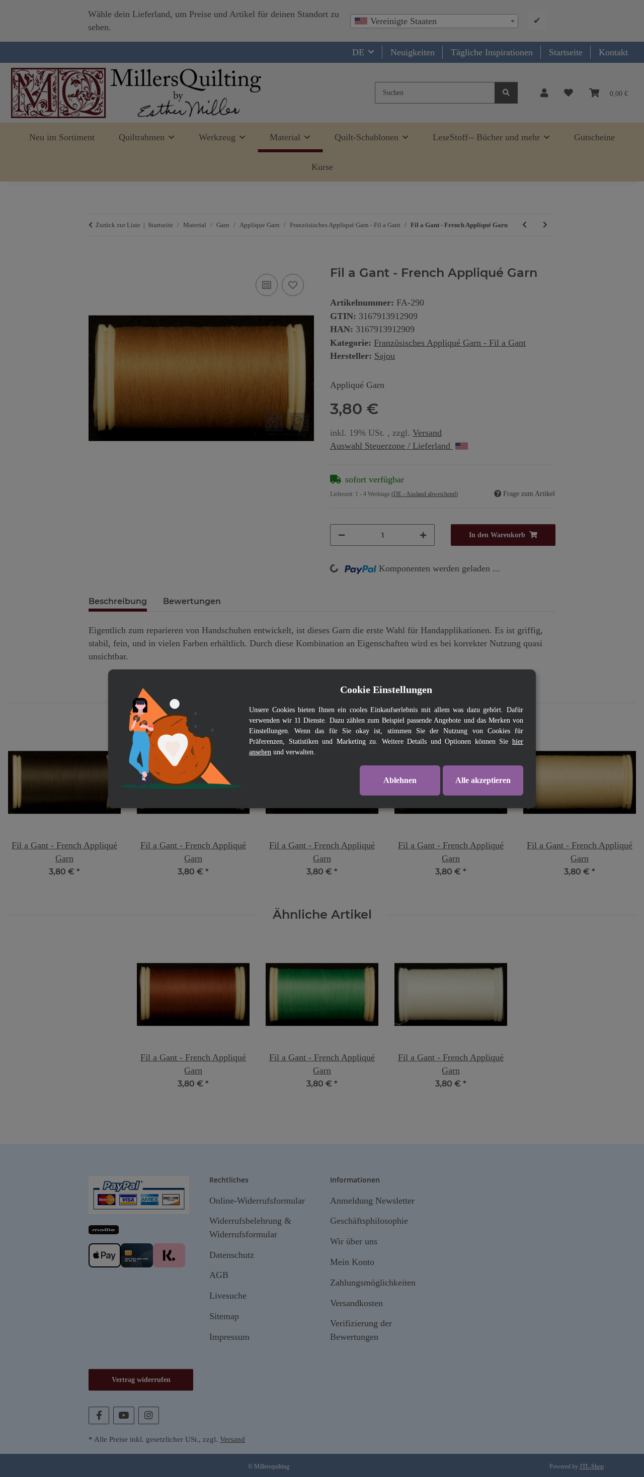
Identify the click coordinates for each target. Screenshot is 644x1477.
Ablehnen (400, 780)
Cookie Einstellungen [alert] (386, 689)
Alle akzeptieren (483, 780)
